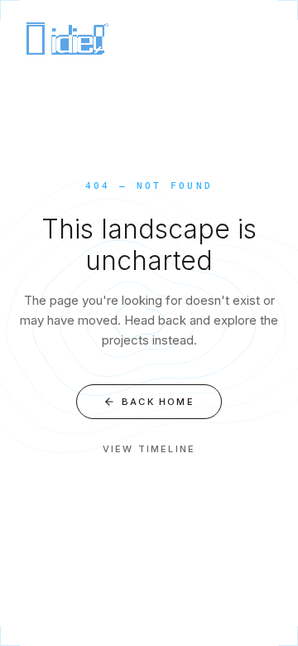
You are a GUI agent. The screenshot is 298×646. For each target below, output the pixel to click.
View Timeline (149, 449)
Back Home (158, 401)
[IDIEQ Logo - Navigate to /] (66, 36)
